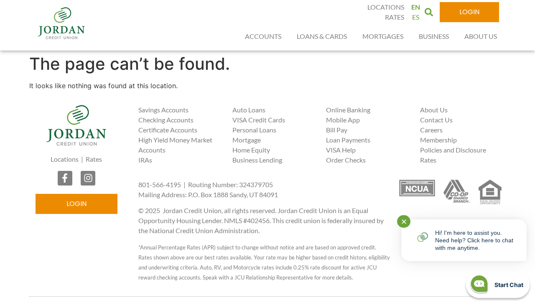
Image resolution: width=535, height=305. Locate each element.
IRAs (145, 160)
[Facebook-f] (65, 178)
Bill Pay (336, 130)
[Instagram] (88, 178)
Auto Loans (248, 110)
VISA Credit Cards (258, 120)
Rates (94, 159)
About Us (434, 110)
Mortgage (246, 140)
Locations (65, 159)
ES (415, 17)
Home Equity (251, 150)
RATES (394, 17)
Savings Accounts (163, 110)
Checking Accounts (166, 120)
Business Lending (257, 160)
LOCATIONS (385, 7)
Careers (431, 130)
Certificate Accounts (167, 130)
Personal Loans (254, 130)
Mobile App (343, 120)
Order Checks (346, 160)
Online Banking (348, 110)
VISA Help (341, 150)
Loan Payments (348, 140)
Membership (438, 140)
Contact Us (436, 120)
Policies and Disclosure (453, 150)
